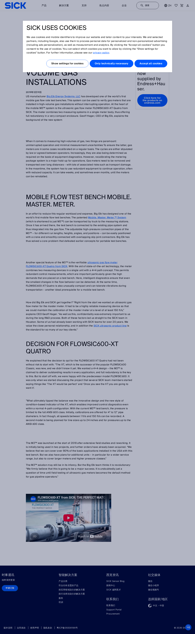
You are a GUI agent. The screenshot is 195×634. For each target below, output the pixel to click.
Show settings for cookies (67, 63)
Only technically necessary (111, 63)
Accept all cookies (151, 63)
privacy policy (101, 53)
